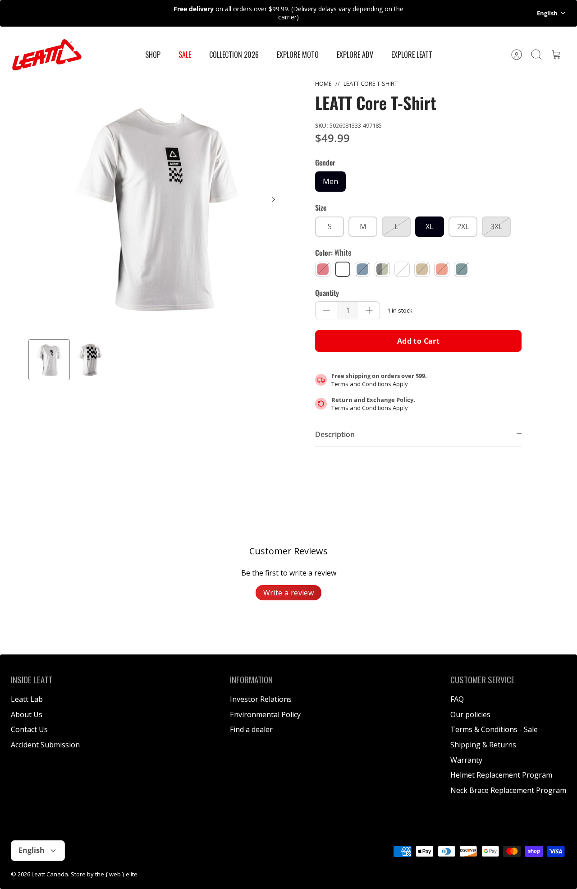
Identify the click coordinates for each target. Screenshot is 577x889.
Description (335, 434)
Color (333, 253)
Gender (325, 162)
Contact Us (29, 729)
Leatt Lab (27, 699)
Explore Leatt (411, 54)
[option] (158, 209)
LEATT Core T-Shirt (370, 83)
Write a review (288, 593)
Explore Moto (298, 54)
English (547, 13)
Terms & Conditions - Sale (494, 729)
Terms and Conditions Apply (369, 384)
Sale (185, 54)
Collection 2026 (234, 54)
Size (320, 207)
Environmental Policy (265, 714)
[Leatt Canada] (47, 55)
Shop (152, 54)
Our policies (470, 714)
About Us (26, 714)
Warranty (466, 760)
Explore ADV (355, 54)
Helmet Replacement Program (501, 775)
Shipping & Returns (483, 745)
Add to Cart (418, 341)
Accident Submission (45, 745)
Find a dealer (251, 729)
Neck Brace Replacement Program (508, 790)
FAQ (457, 699)
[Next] (274, 199)
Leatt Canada (50, 874)
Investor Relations (261, 699)
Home (323, 83)
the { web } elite (116, 874)
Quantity (327, 293)
